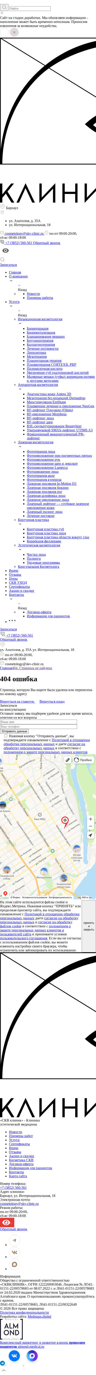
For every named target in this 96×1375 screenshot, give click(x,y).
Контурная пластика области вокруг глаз (58, 537)
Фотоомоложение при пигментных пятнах (59, 455)
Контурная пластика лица (46, 533)
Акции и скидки (21, 1156)
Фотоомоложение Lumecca (47, 467)
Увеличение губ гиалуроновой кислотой (58, 373)
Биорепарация (37, 328)
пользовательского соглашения (23, 938)
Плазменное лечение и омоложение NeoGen (60, 406)
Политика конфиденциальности (24, 1312)
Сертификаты (19, 1144)
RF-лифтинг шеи (40, 422)
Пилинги (34, 558)
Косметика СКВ (21, 1160)
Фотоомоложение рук (43, 459)
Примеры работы (40, 298)
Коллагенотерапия (41, 344)
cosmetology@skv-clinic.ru (19, 1204)
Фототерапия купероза (44, 480)
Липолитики (36, 352)
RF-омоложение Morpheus (47, 414)
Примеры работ (21, 1136)
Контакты (16, 1172)
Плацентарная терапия (44, 360)
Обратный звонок (46, 243)
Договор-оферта (39, 612)
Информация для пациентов (48, 616)
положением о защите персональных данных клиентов (46, 752)
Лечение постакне (40, 516)
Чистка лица (36, 554)
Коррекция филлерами (44, 541)
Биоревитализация (41, 332)
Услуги (14, 1140)
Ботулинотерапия (40, 340)
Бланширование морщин (46, 336)
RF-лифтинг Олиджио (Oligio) (50, 410)
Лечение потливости (42, 348)
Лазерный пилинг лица (45, 512)
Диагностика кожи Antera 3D (49, 394)
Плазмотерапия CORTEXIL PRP (51, 364)
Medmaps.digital (39, 1316)
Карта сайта (18, 1176)
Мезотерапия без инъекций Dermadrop (56, 398)
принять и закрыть (88, 926)
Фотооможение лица (42, 471)
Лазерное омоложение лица (48, 500)
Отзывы (15, 1152)
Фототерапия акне (41, 476)
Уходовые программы (43, 562)
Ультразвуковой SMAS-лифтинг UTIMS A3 (60, 430)
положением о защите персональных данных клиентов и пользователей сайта (35, 930)
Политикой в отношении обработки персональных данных (47, 742)
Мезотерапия (37, 356)
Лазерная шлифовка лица (46, 496)
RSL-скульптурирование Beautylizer (54, 426)
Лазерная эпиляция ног (44, 492)
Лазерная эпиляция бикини (48, 488)
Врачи (13, 1148)
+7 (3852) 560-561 (13, 1188)
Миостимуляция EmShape (46, 402)
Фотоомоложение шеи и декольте (52, 463)
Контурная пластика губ (45, 529)
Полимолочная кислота (45, 369)
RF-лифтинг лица (40, 418)
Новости (33, 294)
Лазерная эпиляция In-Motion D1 (52, 484)
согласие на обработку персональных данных (44, 746)
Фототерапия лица (41, 451)
